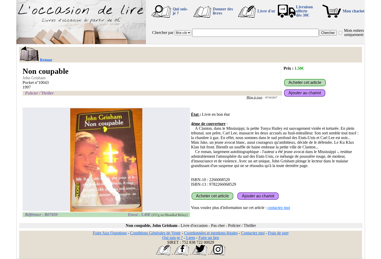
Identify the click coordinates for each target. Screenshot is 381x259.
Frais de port (278, 233)
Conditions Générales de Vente (155, 233)
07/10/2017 (271, 97)
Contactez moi (253, 233)
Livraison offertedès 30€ (304, 11)
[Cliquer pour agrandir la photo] (106, 160)
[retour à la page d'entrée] (81, 42)
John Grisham (34, 78)
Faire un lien (209, 237)
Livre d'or (266, 11)
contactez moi (278, 207)
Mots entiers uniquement (354, 32)
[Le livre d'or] (163, 253)
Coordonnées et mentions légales (211, 233)
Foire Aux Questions (110, 233)
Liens (190, 237)
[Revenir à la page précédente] (29, 54)
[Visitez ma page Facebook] (181, 253)
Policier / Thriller (39, 93)
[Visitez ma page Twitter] (199, 253)
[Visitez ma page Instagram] (217, 253)
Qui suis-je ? (180, 11)
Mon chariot (353, 11)
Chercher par (162, 32)
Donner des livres (223, 11)
